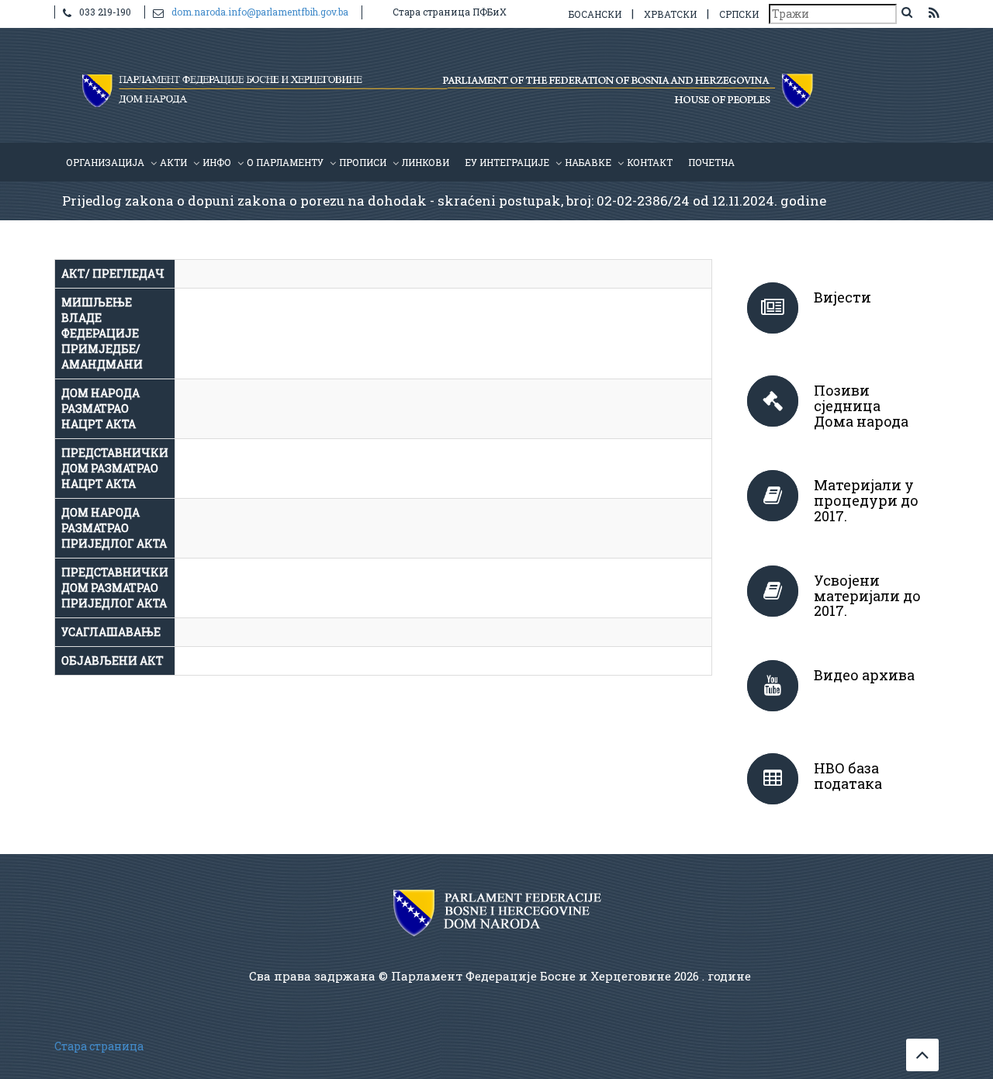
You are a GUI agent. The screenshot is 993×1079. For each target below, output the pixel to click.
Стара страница (99, 1046)
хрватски (670, 14)
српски (739, 14)
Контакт (650, 162)
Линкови (425, 162)
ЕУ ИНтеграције (507, 162)
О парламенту (285, 162)
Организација (105, 162)
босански (595, 14)
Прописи (362, 162)
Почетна (711, 162)
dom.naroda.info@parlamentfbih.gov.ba (259, 11)
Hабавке (588, 162)
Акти (173, 162)
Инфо (216, 162)
